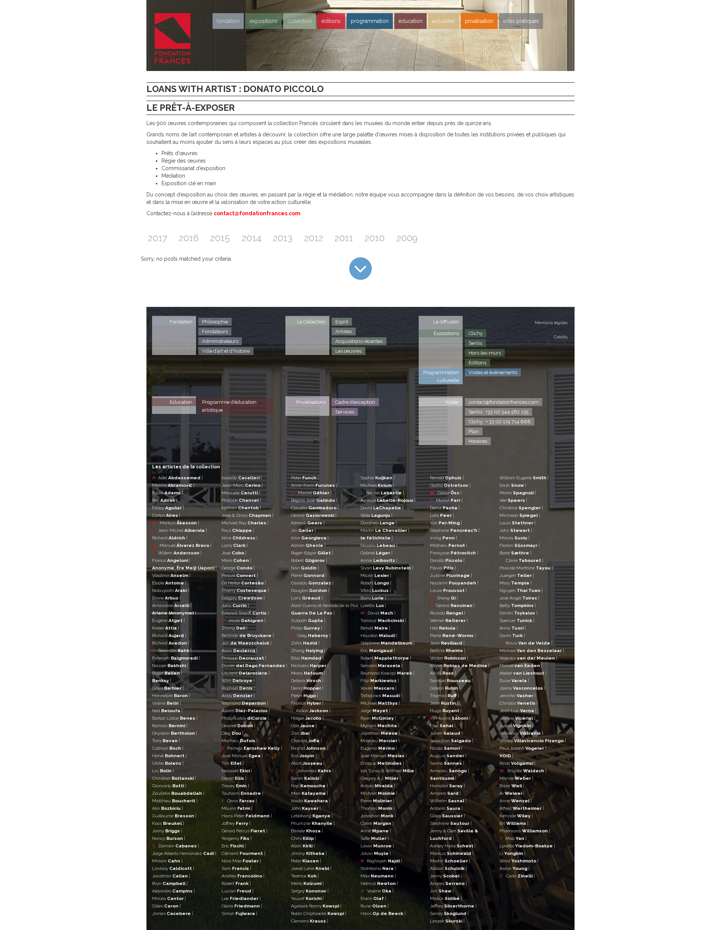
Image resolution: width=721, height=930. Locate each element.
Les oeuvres (348, 351)
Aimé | (375, 830)
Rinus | (525, 643)
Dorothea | (378, 522)
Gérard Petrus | (244, 830)
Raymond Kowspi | (387, 673)
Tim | (233, 763)
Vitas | (375, 590)
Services (344, 412)
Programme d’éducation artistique (229, 406)
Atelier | (522, 673)
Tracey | (235, 785)
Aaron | (514, 868)
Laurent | (246, 673)
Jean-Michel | (179, 530)
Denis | (307, 688)
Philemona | (524, 830)
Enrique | (382, 763)
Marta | (517, 492)
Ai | (511, 793)
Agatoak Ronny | (316, 906)
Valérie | (166, 703)
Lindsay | (173, 868)
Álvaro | (246, 710)
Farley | (168, 507)
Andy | (238, 695)
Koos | (168, 823)
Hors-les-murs (485, 353)
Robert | (236, 883)
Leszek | (447, 921)
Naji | (309, 785)
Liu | (163, 770)
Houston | (378, 635)
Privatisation (479, 21)
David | (381, 507)
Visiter (452, 402)
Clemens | (309, 921)
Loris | (307, 598)
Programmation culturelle (441, 376)
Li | (512, 853)
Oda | (304, 725)
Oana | (239, 800)
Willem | (177, 553)
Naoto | (310, 800)
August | (448, 755)
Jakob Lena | (311, 868)
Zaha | (305, 643)
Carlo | (517, 876)
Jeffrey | (453, 906)
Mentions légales (551, 322)
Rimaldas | (521, 733)
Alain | (239, 650)
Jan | (247, 643)
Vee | (513, 500)
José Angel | (519, 598)
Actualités (443, 21)
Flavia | (443, 568)
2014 (251, 238)
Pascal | (240, 575)
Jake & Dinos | (247, 515)
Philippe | (241, 500)
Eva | (304, 755)
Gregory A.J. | (380, 778)
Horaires (478, 441)
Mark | (236, 560)
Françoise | (454, 553)
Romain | (169, 725)
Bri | (513, 823)
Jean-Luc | (517, 710)
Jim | (442, 891)
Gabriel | (376, 553)
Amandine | (172, 605)
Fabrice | (307, 703)
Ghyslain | (174, 733)
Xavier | (378, 688)
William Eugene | (524, 477)
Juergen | (516, 575)
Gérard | (313, 515)
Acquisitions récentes (359, 341)
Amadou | (449, 770)
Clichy (476, 333)
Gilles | (168, 688)
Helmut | (379, 883)
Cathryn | (167, 748)
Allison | (448, 868)
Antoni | (377, 785)
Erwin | (373, 898)
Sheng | (444, 598)
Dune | (514, 680)
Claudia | (315, 507)
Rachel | (382, 492)
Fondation (228, 21)
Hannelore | (171, 695)
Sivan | (386, 568)
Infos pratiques (521, 21)
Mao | (512, 838)
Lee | (241, 898)
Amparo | (445, 793)
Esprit (341, 322)
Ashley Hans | (452, 845)
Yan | (446, 522)
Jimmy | (309, 853)
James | (172, 913)
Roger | (167, 673)
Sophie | (377, 477)
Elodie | (169, 583)
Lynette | (527, 845)
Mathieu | (240, 740)
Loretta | (373, 605)
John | (235, 605)
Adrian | (308, 545)
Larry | (235, 545)
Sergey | (310, 891)
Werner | (449, 620)
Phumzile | (313, 823)
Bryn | (170, 883)
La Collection (311, 322)
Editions (477, 362)
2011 (344, 238)
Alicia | (443, 673)
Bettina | (447, 650)
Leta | (442, 515)
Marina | (173, 485)
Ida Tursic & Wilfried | (388, 770)
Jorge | (375, 710)
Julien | (446, 733)
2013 (282, 238)
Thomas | (377, 808)
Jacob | (243, 620)
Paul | (238, 530)
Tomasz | (383, 620)
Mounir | (237, 808)
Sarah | (306, 778)
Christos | (518, 703)
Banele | (307, 830)
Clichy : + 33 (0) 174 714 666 (500, 421)
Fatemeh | (176, 658)
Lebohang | (312, 815)
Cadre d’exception (355, 402)
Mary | (515, 583)
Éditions (331, 21)
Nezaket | (237, 770)
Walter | (449, 658)
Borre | (515, 553)
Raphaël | (238, 688)
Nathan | (241, 507)
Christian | (174, 778)
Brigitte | (522, 770)
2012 (313, 238)
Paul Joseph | (522, 748)
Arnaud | (387, 500)
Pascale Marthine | (526, 568)
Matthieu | (175, 800)
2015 (220, 238)
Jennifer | (517, 695)
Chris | (303, 838)
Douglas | (310, 590)
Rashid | (309, 748)
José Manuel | (242, 755)
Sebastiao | (451, 740)
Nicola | (446, 748)
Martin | (384, 530)
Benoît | (375, 628)
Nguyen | (521, 590)
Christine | (521, 507)
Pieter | (304, 695)
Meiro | (307, 883)
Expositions (264, 21)
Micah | (375, 575)
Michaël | (378, 793)
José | (234, 553)
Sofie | (374, 838)
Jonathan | (171, 876)
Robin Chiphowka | (318, 913)
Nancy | (168, 838)
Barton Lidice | (175, 718)
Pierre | (309, 575)
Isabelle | (242, 477)
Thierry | (245, 590)
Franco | (171, 560)
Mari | (309, 793)
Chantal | (306, 740)
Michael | (377, 485)
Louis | (517, 522)
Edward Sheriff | (245, 613)
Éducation (181, 402)
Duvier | (254, 665)
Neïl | (167, 710)
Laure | (448, 590)
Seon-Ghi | (172, 650)
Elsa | (443, 725)
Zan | (301, 733)
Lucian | (237, 891)
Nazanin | (454, 583)
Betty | (517, 605)
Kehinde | (516, 815)
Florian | (519, 545)
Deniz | (445, 507)
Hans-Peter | (247, 815)
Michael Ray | (245, 522)
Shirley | (532, 740)
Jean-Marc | (242, 485)
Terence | (305, 876)
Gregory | (243, 598)
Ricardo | (447, 613)
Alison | (310, 710)
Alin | (167, 808)
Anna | (512, 628)
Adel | (177, 477)
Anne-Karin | (314, 485)
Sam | (236, 868)
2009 (407, 238)
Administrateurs (220, 341)
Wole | (376, 515)
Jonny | (167, 830)
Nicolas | (378, 545)
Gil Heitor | (244, 583)
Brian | (511, 785)
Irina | (310, 537)
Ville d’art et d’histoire (226, 351)
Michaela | (519, 515)
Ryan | (378, 718)
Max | (378, 876)
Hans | (383, 913)
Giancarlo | (169, 785)
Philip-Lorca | (245, 718)
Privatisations (311, 402)
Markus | (175, 522)
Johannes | (312, 770)
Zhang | (234, 628)
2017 (157, 238)
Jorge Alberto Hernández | (184, 853)
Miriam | (167, 861)
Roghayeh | (381, 861)
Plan (474, 431)
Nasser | (170, 665)
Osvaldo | (312, 583)
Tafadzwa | (381, 695)
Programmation (370, 21)
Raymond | (245, 703)
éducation (410, 21)
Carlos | (166, 515)
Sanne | (447, 763)
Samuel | (451, 680)
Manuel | (181, 545)
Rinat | (517, 763)
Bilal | (307, 658)
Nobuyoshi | (170, 590)
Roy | (164, 500)
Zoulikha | (178, 793)
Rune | (374, 906)
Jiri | (303, 530)
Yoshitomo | (378, 868)
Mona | (308, 673)
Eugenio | (378, 748)
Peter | (305, 477)
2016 (189, 238)
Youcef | (307, 898)
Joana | (522, 688)
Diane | (166, 598)
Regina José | (314, 500)
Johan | (375, 853)
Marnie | (516, 778)
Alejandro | (173, 891)
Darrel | (234, 778)
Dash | (512, 485)
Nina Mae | (241, 861)
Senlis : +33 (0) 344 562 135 (498, 412)
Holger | (307, 718)
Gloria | (242, 906)
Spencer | (516, 620)
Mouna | (450, 718)
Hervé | (169, 755)
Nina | (240, 537)
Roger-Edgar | (312, 553)
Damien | (175, 845)
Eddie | (167, 492)
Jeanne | (517, 718)
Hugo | (446, 710)
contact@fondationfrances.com (257, 213)
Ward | (518, 861)
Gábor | (446, 492)
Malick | (446, 898)
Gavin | (512, 635)
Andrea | (243, 876)
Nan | (305, 568)
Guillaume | (174, 815)
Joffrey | (236, 823)
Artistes (343, 331)
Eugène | (168, 620)
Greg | (310, 635)
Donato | (447, 560)
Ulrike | (168, 763)
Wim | (238, 680)
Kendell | (307, 522)
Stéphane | (387, 643)
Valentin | (528, 658)
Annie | (378, 560)
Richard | (169, 537)
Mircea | (169, 898)
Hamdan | (447, 785)
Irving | (443, 537)
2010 (375, 238)
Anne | (515, 800)
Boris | (373, 598)
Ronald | (447, 477)
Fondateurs (215, 331)
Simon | (239, 913)
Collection (299, 21)
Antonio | (446, 808)
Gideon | (445, 688)
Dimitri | (518, 613)
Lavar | (377, 845)
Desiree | (238, 725)
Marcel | (311, 492)
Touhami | (242, 793)
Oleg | (232, 733)
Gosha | (450, 485)
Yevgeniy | (237, 838)
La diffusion (446, 322)
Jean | (447, 643)
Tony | (166, 740)
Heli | (444, 628)
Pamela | (252, 748)
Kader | (165, 628)
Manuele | (241, 492)
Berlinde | (248, 635)
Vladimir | (171, 575)
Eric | (234, 845)
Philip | (306, 628)
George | (238, 568)
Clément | (243, 853)
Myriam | (379, 725)
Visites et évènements (493, 372)
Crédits (560, 337)
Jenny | (446, 876)
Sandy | (449, 913)
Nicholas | (310, 665)
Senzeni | (381, 665)
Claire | (377, 823)
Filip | (379, 680)
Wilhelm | (448, 800)
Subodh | (308, 620)
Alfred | (521, 808)
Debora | (307, 680)
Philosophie (215, 322)
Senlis (475, 343)
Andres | (448, 883)
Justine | (451, 575)
